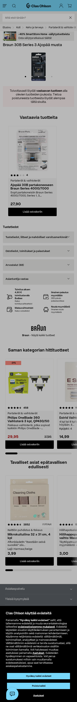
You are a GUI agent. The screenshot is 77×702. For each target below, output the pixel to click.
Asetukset (38, 653)
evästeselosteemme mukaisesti (36, 627)
